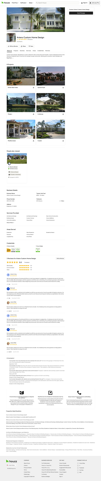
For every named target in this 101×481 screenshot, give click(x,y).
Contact (61, 474)
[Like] (7, 284)
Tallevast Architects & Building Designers (36, 437)
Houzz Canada (62, 463)
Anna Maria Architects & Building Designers (16, 434)
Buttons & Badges (46, 476)
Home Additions (43, 449)
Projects (16, 50)
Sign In (61, 476)
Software (23, 3)
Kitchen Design (51, 449)
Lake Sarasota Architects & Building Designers (40, 435)
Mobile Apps (27, 474)
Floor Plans (79, 449)
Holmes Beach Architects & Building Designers (83, 434)
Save (31, 46)
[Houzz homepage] (5, 2)
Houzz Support (62, 472)
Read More (9, 58)
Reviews (47, 50)
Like (9, 284)
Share (24, 46)
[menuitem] (15, 3)
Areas (34, 50)
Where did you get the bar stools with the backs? (27, 370)
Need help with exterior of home (23, 375)
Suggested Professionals (65, 467)
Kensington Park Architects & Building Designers (17, 435)
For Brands (44, 474)
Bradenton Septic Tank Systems (55, 444)
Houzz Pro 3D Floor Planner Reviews (50, 472)
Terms (25, 470)
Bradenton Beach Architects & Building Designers (38, 434)
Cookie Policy (27, 472)
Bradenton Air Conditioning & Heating (33, 442)
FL (8, 288)
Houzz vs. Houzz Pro (46, 465)
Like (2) (10, 311)
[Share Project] (33, 87)
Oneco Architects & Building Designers (83, 435)
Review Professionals (64, 465)
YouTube (81, 470)
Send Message (81, 13)
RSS (80, 472)
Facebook (81, 467)
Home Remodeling (10, 449)
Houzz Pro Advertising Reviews (49, 470)
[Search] (36, 2)
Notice (29, 467)
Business (22, 50)
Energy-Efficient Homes (71, 449)
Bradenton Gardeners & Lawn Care (81, 442)
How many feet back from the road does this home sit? (28, 360)
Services (28, 50)
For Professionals (46, 463)
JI (8, 274)
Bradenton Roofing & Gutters (40, 444)
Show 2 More (10, 222)
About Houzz (27, 463)
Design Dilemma (20, 377)
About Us (9, 50)
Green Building (12, 451)
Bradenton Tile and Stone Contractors (15, 442)
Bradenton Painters (18, 444)
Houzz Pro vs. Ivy (45, 467)
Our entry (18, 365)
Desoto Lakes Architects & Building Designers (61, 434)
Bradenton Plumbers (28, 444)
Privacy (25, 467)
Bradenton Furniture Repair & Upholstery (63, 442)
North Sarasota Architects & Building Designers (62, 435)
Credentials (40, 50)
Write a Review (60, 258)
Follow (62, 201)
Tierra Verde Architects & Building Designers (16, 437)
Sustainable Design (60, 449)
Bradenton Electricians (47, 442)
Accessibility (62, 470)
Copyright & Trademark (29, 476)
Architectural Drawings (21, 449)
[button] (36, 249)
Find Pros (14, 3)
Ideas (30, 3)
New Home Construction (33, 449)
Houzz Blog (82, 463)
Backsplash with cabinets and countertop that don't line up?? (30, 379)
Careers (26, 465)
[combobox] (57, 2)
